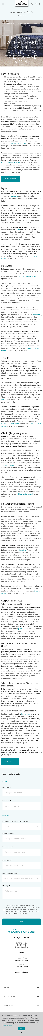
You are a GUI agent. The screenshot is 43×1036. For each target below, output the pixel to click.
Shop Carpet (10, 179)
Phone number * (8, 833)
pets (20, 629)
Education (9, 1006)
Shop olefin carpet (25, 494)
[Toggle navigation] (3, 4)
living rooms (26, 714)
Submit (21, 922)
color (18, 230)
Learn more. (7, 1025)
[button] (32, 4)
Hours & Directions (21, 947)
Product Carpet (32, 23)
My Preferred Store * (9, 873)
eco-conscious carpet (27, 276)
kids (3, 400)
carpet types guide (18, 143)
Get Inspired (9, 997)
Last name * (6, 801)
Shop (6, 988)
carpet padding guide (10, 424)
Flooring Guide (18, 23)
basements (9, 465)
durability (14, 196)
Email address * (7, 847)
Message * (6, 886)
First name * (6, 787)
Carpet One (5, 23)
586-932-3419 (21, 16)
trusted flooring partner (10, 162)
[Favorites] (36, 4)
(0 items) (39, 4)
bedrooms (37, 315)
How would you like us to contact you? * (16, 821)
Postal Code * (7, 860)
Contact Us (10, 761)
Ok (21, 1029)
